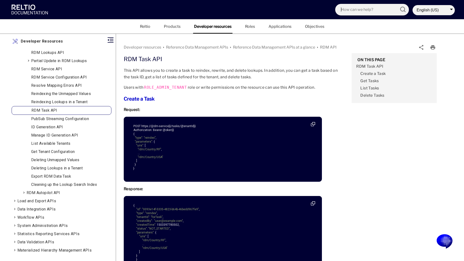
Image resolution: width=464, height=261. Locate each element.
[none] (421, 47)
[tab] (145, 26)
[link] (31, 9)
